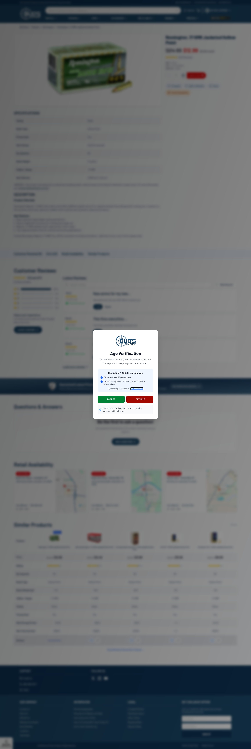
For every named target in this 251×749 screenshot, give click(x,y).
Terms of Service (137, 389)
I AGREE (111, 399)
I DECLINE (140, 399)
